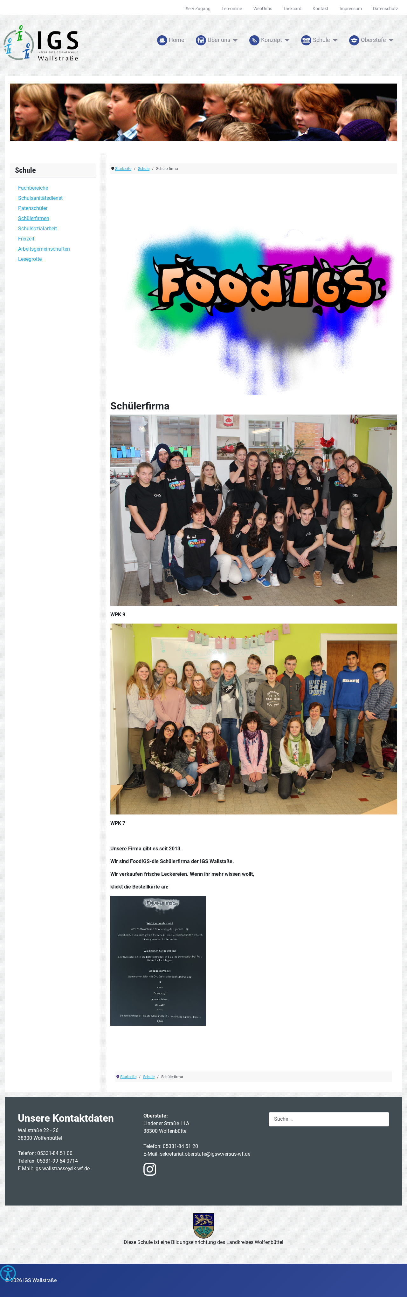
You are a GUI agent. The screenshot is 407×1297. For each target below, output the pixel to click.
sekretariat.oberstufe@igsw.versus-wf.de (205, 1154)
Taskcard (292, 8)
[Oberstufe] (390, 40)
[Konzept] (286, 40)
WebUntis (262, 8)
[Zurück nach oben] (396, 1285)
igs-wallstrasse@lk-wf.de (62, 1168)
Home (176, 40)
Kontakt (320, 8)
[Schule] (334, 40)
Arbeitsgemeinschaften (44, 249)
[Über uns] (234, 40)
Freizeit (26, 239)
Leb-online (232, 8)
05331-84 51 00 (55, 1153)
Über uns (219, 40)
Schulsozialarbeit (37, 229)
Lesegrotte (30, 259)
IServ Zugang (197, 8)
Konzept (271, 40)
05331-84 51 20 (181, 1146)
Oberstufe (373, 40)
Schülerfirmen (33, 218)
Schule (321, 40)
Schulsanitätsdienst (40, 198)
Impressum (351, 8)
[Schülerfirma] (253, 287)
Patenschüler (32, 208)
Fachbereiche (33, 188)
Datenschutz (385, 8)
